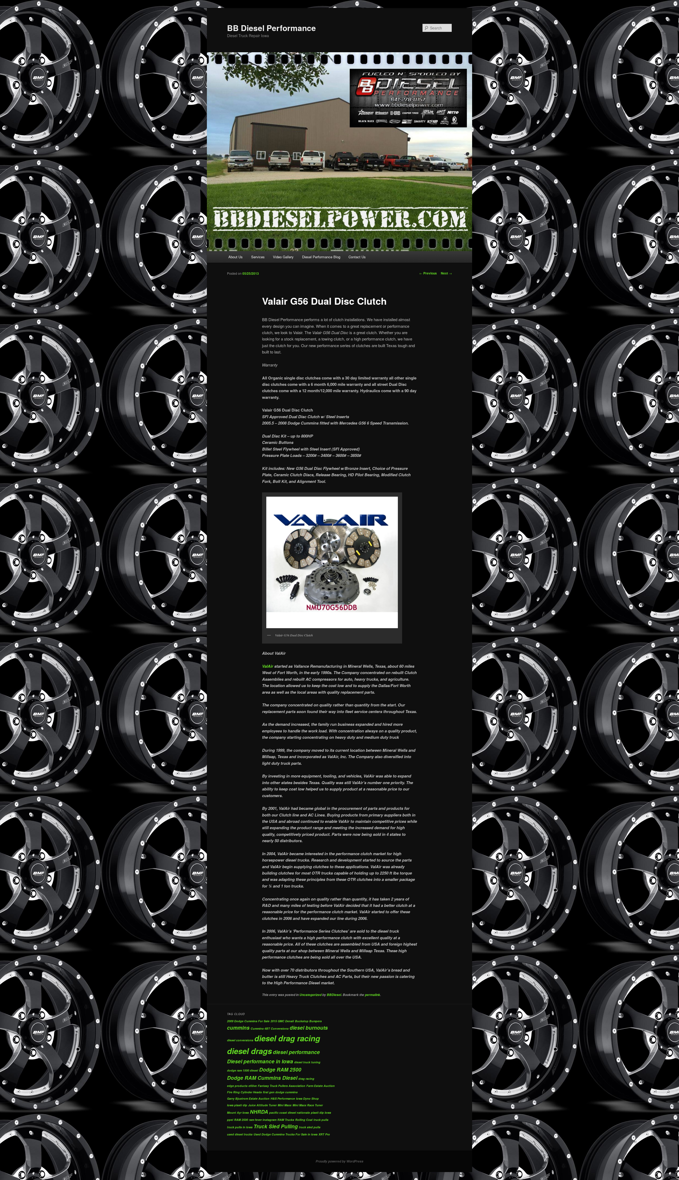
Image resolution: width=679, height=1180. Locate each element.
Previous (428, 273)
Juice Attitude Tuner (262, 1105)
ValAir (267, 666)
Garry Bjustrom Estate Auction (248, 1098)
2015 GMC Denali (282, 1021)
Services (258, 256)
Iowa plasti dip (237, 1105)
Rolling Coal (303, 1120)
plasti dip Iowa (321, 1113)
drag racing (306, 1079)
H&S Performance (283, 1098)
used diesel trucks (240, 1134)
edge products (237, 1086)
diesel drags (249, 1050)
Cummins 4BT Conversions (270, 1028)
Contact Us (357, 256)
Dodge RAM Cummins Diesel (262, 1077)
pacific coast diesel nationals (289, 1113)
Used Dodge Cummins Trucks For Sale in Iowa (285, 1134)
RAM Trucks (285, 1120)
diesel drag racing (287, 1038)
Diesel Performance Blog (321, 256)
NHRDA (259, 1111)
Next (446, 273)
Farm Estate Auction (320, 1086)
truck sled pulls (309, 1127)
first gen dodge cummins (280, 1092)
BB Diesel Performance (271, 27)
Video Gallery (283, 256)
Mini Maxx (284, 1105)
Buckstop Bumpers (308, 1021)
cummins (238, 1027)
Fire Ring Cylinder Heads (244, 1092)
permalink (372, 995)
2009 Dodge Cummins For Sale (248, 1021)
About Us (235, 256)
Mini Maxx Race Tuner (308, 1105)
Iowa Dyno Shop (307, 1098)
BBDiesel (334, 995)
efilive (253, 1086)
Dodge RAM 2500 (280, 1069)
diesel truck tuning (307, 1062)
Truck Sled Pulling (276, 1126)
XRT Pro (324, 1134)
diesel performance (296, 1052)
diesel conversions (240, 1040)
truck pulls (321, 1120)
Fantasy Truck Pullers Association (281, 1086)
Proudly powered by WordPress (339, 1161)
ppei (230, 1120)
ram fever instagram (262, 1120)
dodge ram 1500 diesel (242, 1070)
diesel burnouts (309, 1027)
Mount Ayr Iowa (238, 1113)
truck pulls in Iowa (240, 1127)
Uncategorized (310, 995)
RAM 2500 (241, 1120)
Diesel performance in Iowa (260, 1061)
